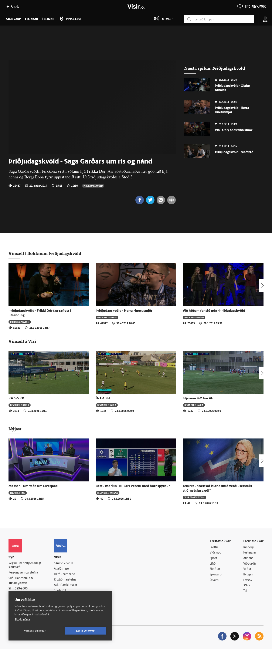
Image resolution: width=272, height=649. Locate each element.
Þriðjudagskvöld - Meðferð (234, 152)
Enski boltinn (17, 493)
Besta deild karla (19, 405)
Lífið (213, 563)
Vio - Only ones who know (233, 130)
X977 (246, 585)
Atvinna (248, 558)
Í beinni (48, 19)
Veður (247, 569)
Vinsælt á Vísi (22, 341)
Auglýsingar (61, 568)
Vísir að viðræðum (194, 497)
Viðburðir (249, 563)
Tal (245, 591)
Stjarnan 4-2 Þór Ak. (198, 398)
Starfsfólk (60, 590)
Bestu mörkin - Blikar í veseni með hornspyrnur (133, 486)
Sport (213, 558)
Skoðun (215, 569)
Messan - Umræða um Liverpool (33, 486)
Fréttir (214, 547)
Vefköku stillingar (35, 630)
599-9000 (21, 588)
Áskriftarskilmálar (65, 585)
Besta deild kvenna (107, 493)
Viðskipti (215, 552)
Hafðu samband (64, 574)
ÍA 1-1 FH (103, 398)
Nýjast (14, 429)
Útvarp (214, 580)
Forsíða (15, 6)
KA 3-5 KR (16, 398)
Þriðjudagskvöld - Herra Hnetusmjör (124, 311)
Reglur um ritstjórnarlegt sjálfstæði (24, 565)
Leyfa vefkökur (85, 630)
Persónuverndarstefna (23, 572)
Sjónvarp (215, 574)
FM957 (247, 580)
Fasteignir (249, 552)
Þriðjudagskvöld (93, 186)
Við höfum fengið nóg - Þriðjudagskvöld (214, 311)
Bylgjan (248, 574)
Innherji (248, 547)
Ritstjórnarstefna (65, 579)
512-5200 (66, 563)
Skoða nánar (22, 619)
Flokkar (31, 19)
